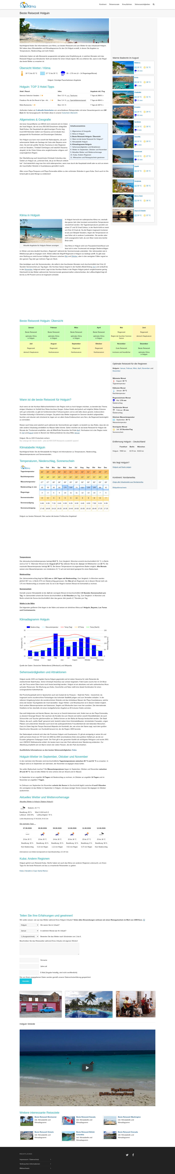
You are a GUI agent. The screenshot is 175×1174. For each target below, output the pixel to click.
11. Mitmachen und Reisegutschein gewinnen (87, 157)
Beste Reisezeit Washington (129, 1117)
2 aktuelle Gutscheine (45, 110)
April (78, 430)
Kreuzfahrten (127, 4)
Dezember (116, 371)
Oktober (74, 256)
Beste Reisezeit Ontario (44, 1132)
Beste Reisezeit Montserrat (45, 1117)
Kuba (74, 750)
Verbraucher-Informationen (30, 1164)
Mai (66, 256)
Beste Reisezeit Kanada (85, 1117)
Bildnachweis (24, 1168)
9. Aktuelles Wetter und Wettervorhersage (86, 152)
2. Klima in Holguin (77, 134)
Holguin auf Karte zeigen (122, 467)
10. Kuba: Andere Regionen (80, 155)
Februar (129, 368)
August (30, 433)
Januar (77, 433)
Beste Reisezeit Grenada (128, 1132)
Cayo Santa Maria (40, 871)
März (135, 368)
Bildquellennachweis (120, 487)
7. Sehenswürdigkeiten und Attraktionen (85, 147)
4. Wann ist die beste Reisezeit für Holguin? (86, 139)
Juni (94, 267)
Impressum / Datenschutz (29, 1159)
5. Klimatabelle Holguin (79, 142)
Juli (23, 433)
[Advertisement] (134, 36)
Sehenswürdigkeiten (142, 4)
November (28, 269)
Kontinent (102, 4)
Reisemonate (114, 4)
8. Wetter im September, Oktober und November (88, 150)
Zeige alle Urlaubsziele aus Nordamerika (128, 482)
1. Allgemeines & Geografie (80, 131)
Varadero (28, 871)
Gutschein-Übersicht (69, 113)
